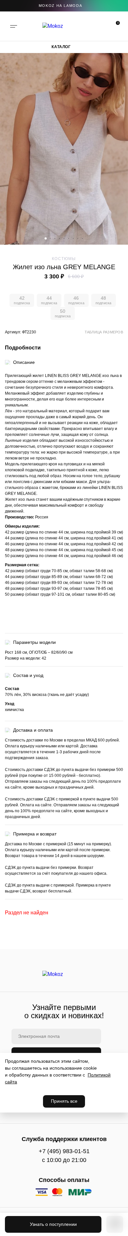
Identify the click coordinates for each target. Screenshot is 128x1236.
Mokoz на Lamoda (60, 6)
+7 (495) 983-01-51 (64, 1151)
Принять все (64, 1101)
